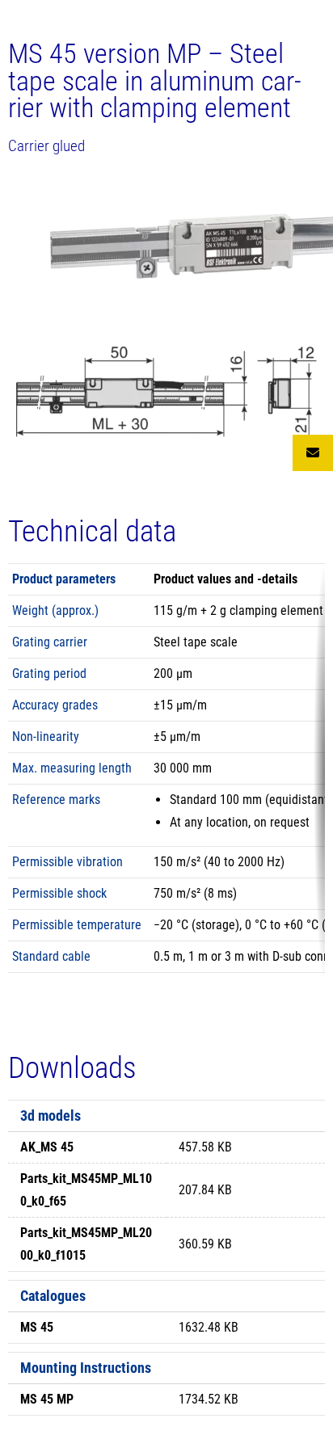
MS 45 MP (47, 1399)
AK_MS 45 (47, 1147)
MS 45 (36, 1327)
